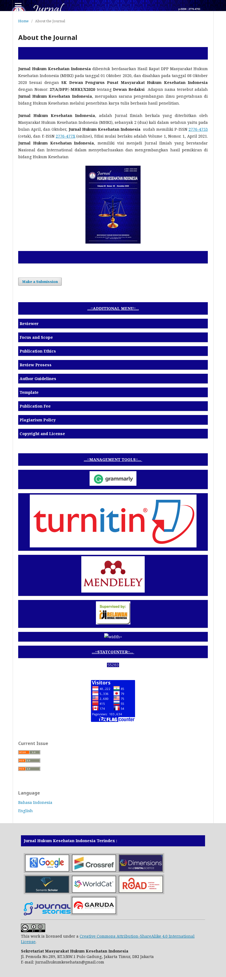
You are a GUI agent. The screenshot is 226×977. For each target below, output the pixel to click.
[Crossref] (94, 871)
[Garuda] (94, 913)
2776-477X (65, 136)
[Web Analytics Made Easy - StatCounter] (113, 665)
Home (23, 20)
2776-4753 (198, 129)
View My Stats (113, 672)
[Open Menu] (18, 5)
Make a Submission (40, 281)
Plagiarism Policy (38, 419)
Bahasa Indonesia (35, 802)
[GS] (47, 871)
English (25, 810)
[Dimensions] (140, 871)
